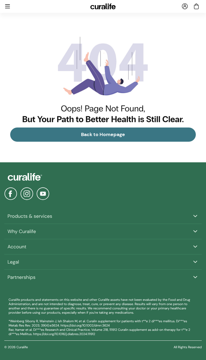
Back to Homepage (103, 134)
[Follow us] (10, 193)
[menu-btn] (7, 6)
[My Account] (184, 6)
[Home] (103, 177)
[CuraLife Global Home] (103, 6)
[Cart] (196, 6)
